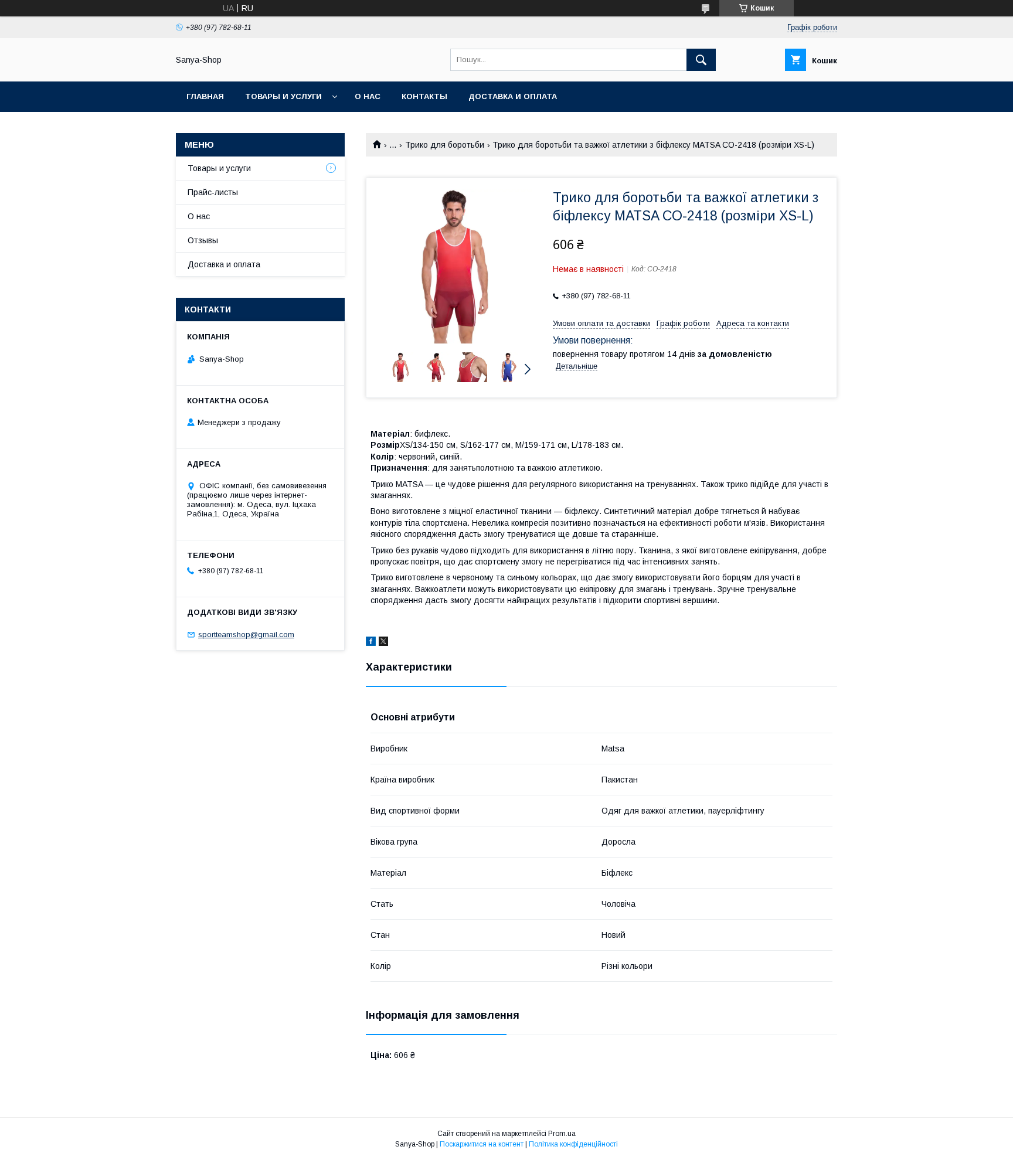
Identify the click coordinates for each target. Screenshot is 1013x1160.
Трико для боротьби (444, 144)
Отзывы (203, 240)
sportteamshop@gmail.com (246, 634)
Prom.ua (562, 1134)
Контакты (424, 96)
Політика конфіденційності (573, 1144)
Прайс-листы (213, 192)
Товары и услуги (283, 96)
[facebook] (371, 643)
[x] (383, 643)
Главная (205, 96)
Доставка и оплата (512, 96)
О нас (367, 96)
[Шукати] (701, 60)
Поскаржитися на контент (482, 1144)
